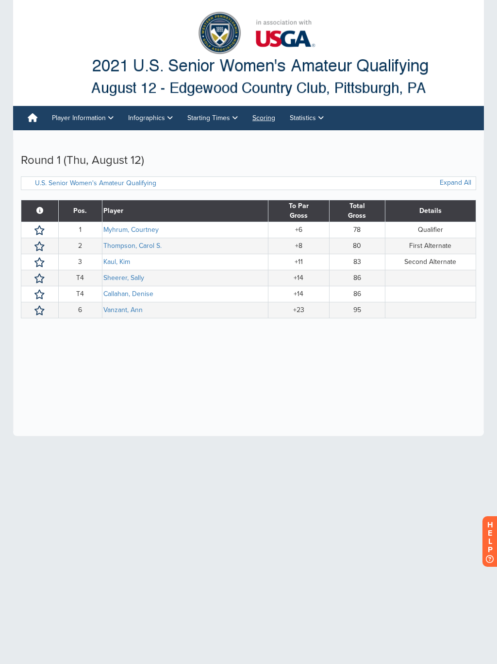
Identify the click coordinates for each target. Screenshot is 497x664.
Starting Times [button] (209, 118)
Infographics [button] (147, 118)
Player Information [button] (80, 118)
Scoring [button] (263, 118)
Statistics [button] (304, 118)
